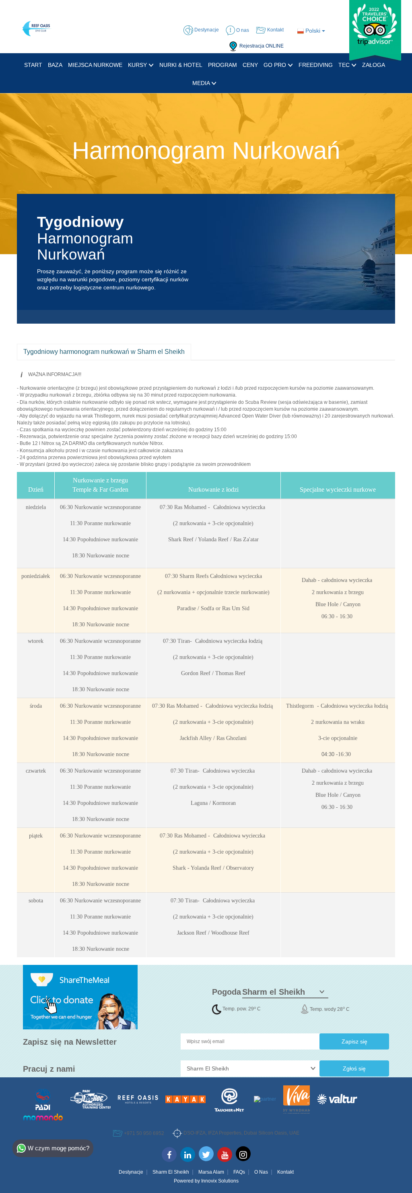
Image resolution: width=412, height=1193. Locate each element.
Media (201, 83)
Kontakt (285, 1172)
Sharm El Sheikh (170, 1172)
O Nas (261, 1172)
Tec (344, 65)
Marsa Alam (211, 1172)
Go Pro (276, 65)
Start (33, 65)
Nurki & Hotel (180, 65)
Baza (55, 65)
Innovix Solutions (220, 1181)
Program (222, 65)
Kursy (138, 65)
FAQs (239, 1172)
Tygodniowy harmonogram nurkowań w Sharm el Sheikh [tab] (104, 351)
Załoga (373, 65)
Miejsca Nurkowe (95, 65)
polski (313, 30)
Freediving (316, 65)
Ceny (250, 65)
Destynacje (131, 1172)
